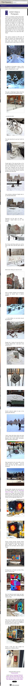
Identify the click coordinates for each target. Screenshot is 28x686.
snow (7, 677)
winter (21, 679)
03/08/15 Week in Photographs (14, 13)
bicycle (11, 675)
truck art (15, 677)
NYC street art (17, 676)
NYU (22, 676)
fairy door (12, 676)
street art (11, 677)
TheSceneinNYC (14, 673)
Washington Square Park (14, 679)
